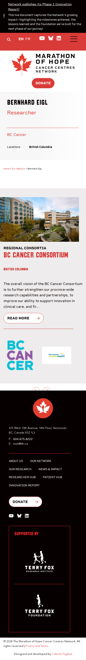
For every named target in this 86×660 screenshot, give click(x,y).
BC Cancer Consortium (36, 255)
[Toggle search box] (9, 39)
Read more (18, 318)
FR (27, 39)
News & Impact (50, 469)
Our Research (20, 469)
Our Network (18, 168)
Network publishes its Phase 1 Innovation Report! (40, 6)
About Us (16, 461)
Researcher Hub (22, 477)
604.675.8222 (23, 439)
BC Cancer (16, 134)
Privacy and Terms (37, 646)
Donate (43, 83)
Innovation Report (24, 485)
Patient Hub (52, 477)
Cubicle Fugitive (62, 654)
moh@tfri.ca (20, 443)
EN (21, 39)
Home (6, 168)
